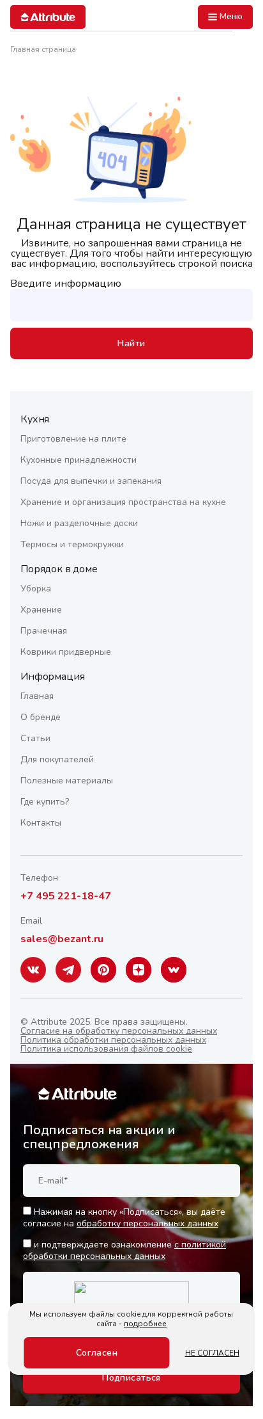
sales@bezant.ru (61, 939)
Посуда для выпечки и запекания (91, 481)
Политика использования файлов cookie (106, 1049)
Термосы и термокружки (72, 544)
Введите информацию (65, 284)
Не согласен (212, 1353)
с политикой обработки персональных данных (124, 1250)
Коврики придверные (65, 652)
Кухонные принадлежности (78, 460)
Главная (37, 696)
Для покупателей (57, 759)
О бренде (40, 717)
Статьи (35, 738)
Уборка (35, 588)
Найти (131, 343)
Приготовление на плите (73, 439)
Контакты (40, 823)
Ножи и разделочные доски (79, 523)
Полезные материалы (66, 780)
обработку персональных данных (147, 1223)
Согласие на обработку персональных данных (118, 1031)
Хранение (41, 610)
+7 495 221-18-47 (65, 896)
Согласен (96, 1353)
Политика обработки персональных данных (113, 1040)
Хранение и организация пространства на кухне (123, 502)
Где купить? (44, 802)
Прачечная (43, 631)
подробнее (145, 1324)
